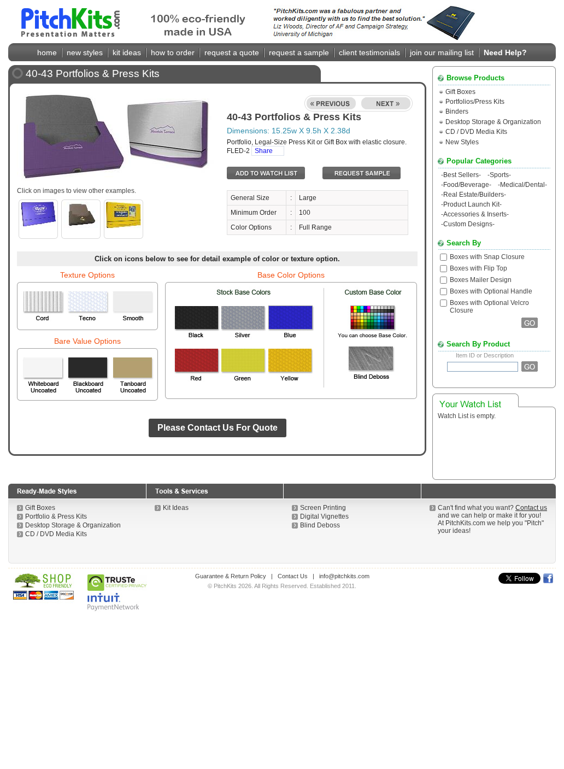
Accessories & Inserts (475, 214)
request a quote (231, 52)
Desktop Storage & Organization (493, 122)
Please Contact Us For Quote (217, 427)
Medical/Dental (522, 185)
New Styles (462, 142)
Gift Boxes (460, 92)
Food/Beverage (466, 185)
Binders (456, 111)
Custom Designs (467, 224)
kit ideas (127, 52)
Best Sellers (461, 175)
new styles (85, 52)
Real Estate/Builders (473, 194)
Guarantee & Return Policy (230, 576)
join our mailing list (442, 52)
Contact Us (293, 576)
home (47, 52)
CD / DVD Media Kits (476, 132)
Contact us (531, 508)
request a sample (299, 52)
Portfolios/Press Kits (474, 101)
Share (264, 151)
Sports (499, 175)
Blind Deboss (320, 525)
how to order (173, 52)
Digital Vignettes (324, 516)
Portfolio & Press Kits (56, 516)
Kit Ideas (176, 508)
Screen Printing (323, 508)
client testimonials (369, 52)
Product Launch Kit (471, 204)
